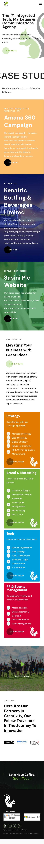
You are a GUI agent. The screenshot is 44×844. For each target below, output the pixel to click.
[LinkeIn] (14, 826)
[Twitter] (5, 826)
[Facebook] (10, 826)
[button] (11, 50)
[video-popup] (22, 664)
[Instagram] (19, 826)
